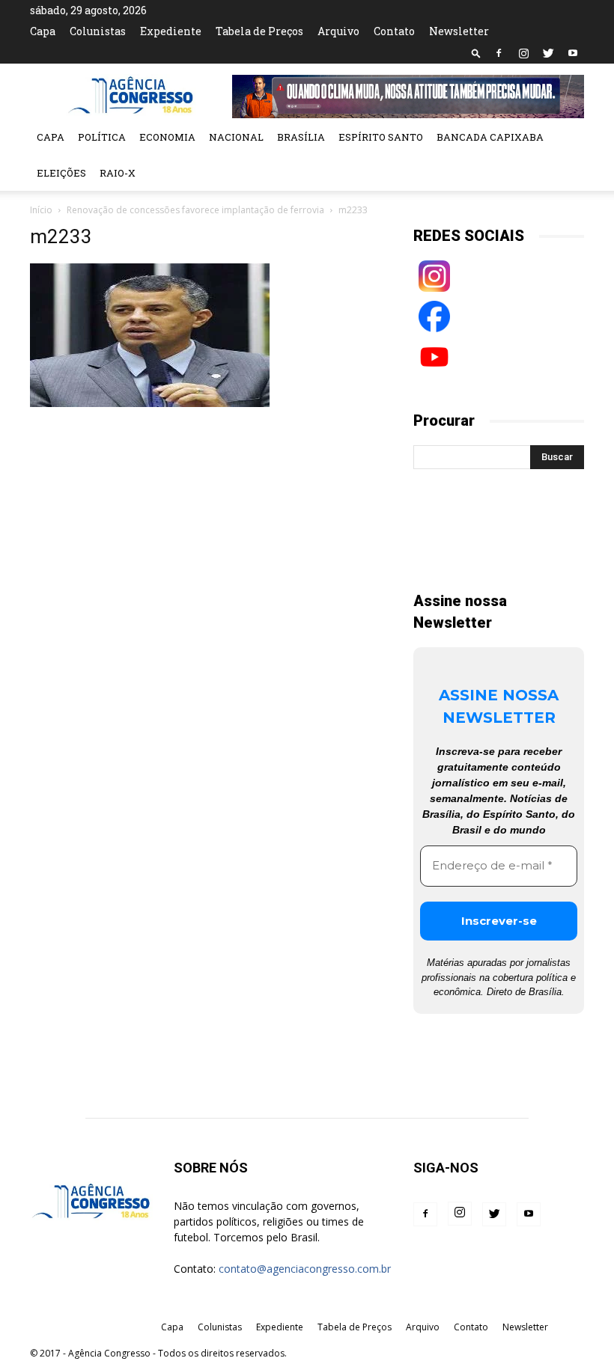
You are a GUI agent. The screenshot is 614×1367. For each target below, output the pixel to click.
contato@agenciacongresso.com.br (305, 1269)
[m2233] (150, 403)
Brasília (301, 137)
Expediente (170, 31)
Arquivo (338, 31)
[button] (476, 52)
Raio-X (118, 173)
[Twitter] (548, 53)
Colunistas (98, 31)
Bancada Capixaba (490, 137)
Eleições (61, 173)
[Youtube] (573, 53)
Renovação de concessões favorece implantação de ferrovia (195, 210)
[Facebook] (498, 53)
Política (102, 137)
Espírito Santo (380, 137)
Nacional (236, 137)
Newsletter (459, 31)
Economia (167, 137)
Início (41, 210)
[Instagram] (523, 53)
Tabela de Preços (259, 31)
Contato (394, 31)
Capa (42, 31)
